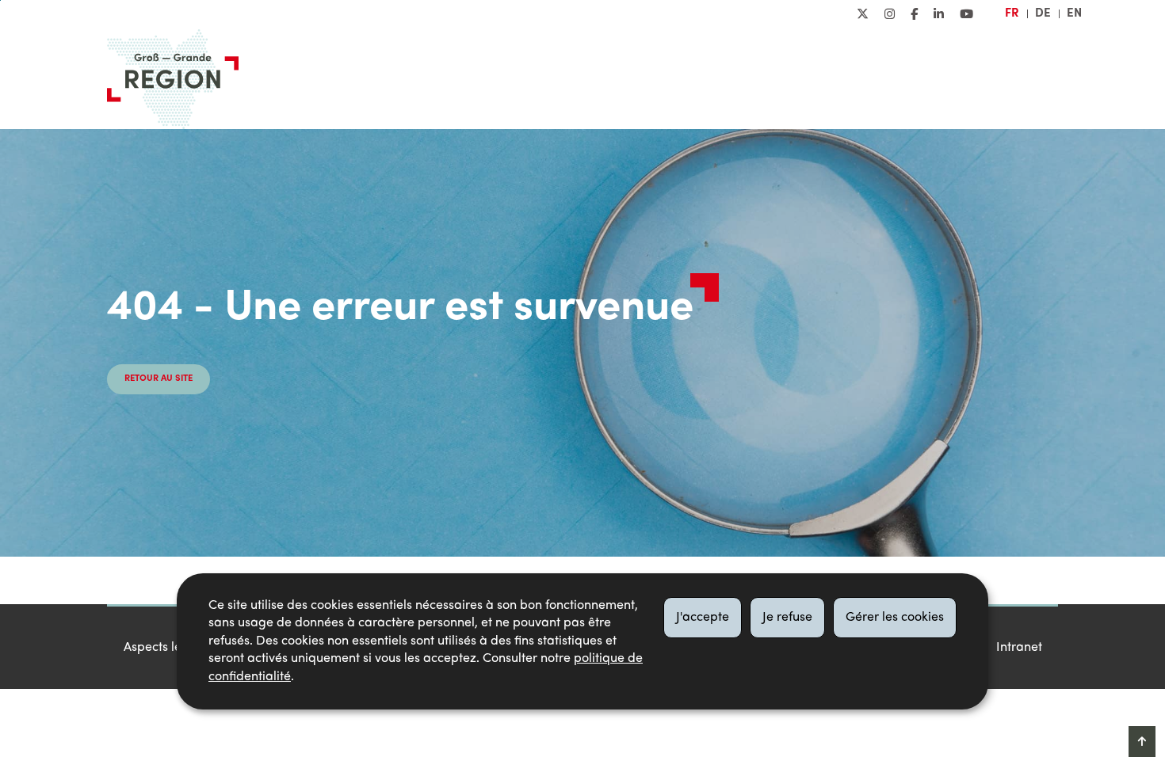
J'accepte (702, 617)
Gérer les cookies (895, 617)
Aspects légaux (167, 647)
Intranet (1019, 647)
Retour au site (158, 379)
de (1043, 13)
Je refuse (787, 617)
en (1074, 13)
